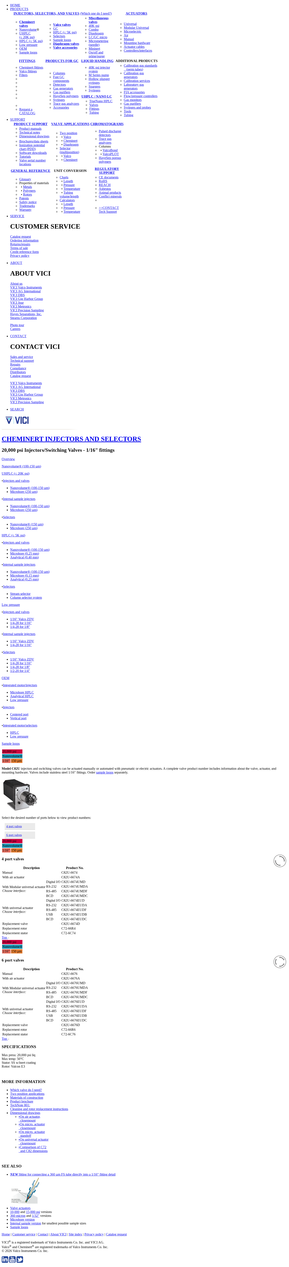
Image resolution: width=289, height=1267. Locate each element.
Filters (23, 75)
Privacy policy (19, 255)
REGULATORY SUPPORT (107, 170)
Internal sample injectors (19, 499)
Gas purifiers (61, 92)
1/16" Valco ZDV (22, 619)
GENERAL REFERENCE (30, 171)
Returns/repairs (20, 244)
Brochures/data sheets (33, 141)
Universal (130, 24)
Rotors (27, 194)
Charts (64, 177)
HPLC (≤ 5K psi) (31, 41)
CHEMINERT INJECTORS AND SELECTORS (71, 439)
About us (16, 283)
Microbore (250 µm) (23, 491)
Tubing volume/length (69, 194)
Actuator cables (134, 46)
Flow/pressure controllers (140, 96)
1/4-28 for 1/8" (20, 627)
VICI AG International (25, 291)
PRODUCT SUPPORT (31, 124)
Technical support (22, 360)
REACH (105, 185)
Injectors (8, 707)
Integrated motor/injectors (20, 685)
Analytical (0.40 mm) (24, 557)
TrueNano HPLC (101, 101)
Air (126, 35)
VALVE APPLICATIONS (70, 124)
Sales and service (21, 357)
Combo (94, 29)
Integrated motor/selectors (20, 725)
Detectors (59, 84)
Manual (129, 39)
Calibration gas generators (134, 75)
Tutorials (25, 156)
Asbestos (105, 189)
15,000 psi (33, 1212)
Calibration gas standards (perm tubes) (140, 67)
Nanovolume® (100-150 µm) (21, 466)
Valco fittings (28, 71)
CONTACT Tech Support (109, 209)
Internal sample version (25, 1223)
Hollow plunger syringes (99, 80)
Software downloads (33, 153)
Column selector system (26, 597)
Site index (75, 1234)
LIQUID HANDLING (97, 61)
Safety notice (28, 202)
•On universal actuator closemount (33, 1141)
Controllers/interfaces (138, 50)
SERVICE (17, 216)
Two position (68, 133)
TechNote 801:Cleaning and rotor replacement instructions (39, 1107)
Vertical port (18, 718)
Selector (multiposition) (69, 150)
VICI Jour (17, 302)
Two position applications (27, 1094)
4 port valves (14, 826)
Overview (8, 459)
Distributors (18, 372)
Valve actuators (20, 1208)
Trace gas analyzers (66, 103)
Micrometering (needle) (98, 43)
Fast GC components (61, 79)
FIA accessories (134, 92)
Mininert (94, 48)
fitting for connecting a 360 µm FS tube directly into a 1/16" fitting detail (63, 1174)
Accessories (61, 107)
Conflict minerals (110, 196)
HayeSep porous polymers (110, 159)
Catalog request (20, 236)
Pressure (69, 185)
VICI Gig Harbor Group (26, 299)
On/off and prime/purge (97, 54)
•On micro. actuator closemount (32, 1126)
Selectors (59, 36)
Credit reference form (24, 252)
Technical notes (29, 132)
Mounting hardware (137, 43)
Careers (15, 329)
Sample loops (28, 52)
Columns (59, 73)
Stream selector (20, 594)
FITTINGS (27, 61)
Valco (67, 137)
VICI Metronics (20, 306)
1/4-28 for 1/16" (21, 623)
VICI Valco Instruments (26, 287)
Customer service (23, 1234)
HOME (15, 5)
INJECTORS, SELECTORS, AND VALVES (46, 13)
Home (6, 1234)
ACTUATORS (136, 13)
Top (5, 937)
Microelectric (132, 31)
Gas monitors (133, 100)
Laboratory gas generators (134, 86)
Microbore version (22, 1219)
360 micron (17, 1215)
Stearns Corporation (23, 318)
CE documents (108, 177)
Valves (93, 105)
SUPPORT (17, 119)
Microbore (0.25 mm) (24, 553)
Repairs (15, 364)
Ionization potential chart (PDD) (32, 147)
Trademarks (27, 206)
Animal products (110, 192)
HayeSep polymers (65, 96)
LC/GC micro (98, 37)
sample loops (104, 772)
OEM (23, 48)
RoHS (103, 181)
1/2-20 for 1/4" (20, 671)
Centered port (19, 714)
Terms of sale (19, 248)
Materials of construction (26, 1097)
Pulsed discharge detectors (110, 133)
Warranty (25, 209)
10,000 (14, 1212)
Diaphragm (96, 33)
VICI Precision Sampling (27, 310)
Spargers (94, 86)
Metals (27, 187)
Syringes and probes (137, 107)
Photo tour (17, 325)
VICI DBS (17, 295)
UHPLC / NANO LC (96, 96)
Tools (127, 111)
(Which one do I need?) (96, 13)
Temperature (71, 189)
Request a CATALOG (27, 111)
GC (55, 28)
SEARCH (17, 409)
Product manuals (30, 128)
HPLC (14, 732)
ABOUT (16, 263)
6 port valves (14, 835)
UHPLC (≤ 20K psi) (27, 35)
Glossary (25, 179)
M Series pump (99, 75)
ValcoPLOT (111, 154)
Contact (43, 1234)
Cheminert (70, 140)
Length (68, 181)
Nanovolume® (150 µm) (26, 524)
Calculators (67, 200)
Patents (24, 198)
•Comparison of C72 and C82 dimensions (33, 1149)
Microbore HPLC (22, 692)
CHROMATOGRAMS (107, 124)
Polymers (29, 190)
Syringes (59, 100)
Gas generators (63, 88)
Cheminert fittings (31, 67)
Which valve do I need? (26, 1090)
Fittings (94, 109)
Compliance (18, 368)
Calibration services (137, 81)
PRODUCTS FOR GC (61, 61)
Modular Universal (136, 27)
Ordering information (24, 240)
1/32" (35, 1215)
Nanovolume (28, 29)
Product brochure (21, 1101)
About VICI (58, 1234)
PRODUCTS (19, 9)
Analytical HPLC (22, 696)
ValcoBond (110, 150)
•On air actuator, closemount (29, 1118)
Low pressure (28, 45)
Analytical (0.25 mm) (24, 579)
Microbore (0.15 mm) (24, 575)
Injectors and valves (16, 480)
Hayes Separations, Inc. (26, 314)
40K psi (94, 26)
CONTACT (18, 336)
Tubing (94, 112)
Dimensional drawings (34, 136)
